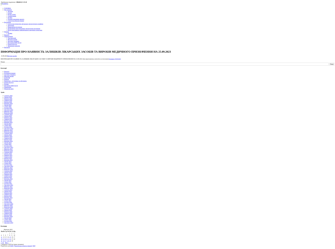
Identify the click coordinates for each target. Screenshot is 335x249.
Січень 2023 (7, 163)
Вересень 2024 (8, 132)
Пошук (3, 62)
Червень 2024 (8, 136)
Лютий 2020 (8, 218)
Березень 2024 (8, 141)
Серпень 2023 (8, 152)
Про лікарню (8, 10)
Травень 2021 (8, 194)
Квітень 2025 (8, 121)
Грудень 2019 (8, 221)
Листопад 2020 (8, 204)
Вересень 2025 (8, 113)
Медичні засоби (12, 39)
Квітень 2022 (8, 177)
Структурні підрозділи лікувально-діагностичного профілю (25, 24)
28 (8, 241)
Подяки (10, 17)
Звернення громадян (14, 46)
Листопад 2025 (8, 110)
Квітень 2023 (8, 158)
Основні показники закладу (16, 19)
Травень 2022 (8, 175)
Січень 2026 (7, 106)
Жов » (7, 243)
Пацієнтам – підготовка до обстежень (15, 81)
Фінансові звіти (9, 89)
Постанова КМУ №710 (14, 42)
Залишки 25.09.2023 (115, 59)
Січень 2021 (7, 201)
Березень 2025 (8, 122)
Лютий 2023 (8, 161)
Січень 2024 (7, 144)
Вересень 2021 (8, 188)
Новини (6, 31)
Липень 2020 (8, 210)
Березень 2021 (8, 197)
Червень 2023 (8, 155)
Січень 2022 (7, 182)
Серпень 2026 (8, 95)
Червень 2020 (8, 211)
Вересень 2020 (8, 207)
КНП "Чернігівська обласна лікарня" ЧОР (22, 246)
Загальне (10, 11)
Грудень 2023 (8, 146)
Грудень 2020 (8, 202)
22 (10, 239)
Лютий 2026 (8, 105)
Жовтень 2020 (8, 205)
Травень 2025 (8, 119)
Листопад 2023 (8, 147)
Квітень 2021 (8, 196)
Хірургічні (11, 25)
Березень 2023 (8, 160)
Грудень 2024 (8, 127)
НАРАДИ (7, 78)
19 (4, 239)
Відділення (7, 22)
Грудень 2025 (8, 108)
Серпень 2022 (8, 171)
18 (1, 239)
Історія (10, 13)
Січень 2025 (7, 125)
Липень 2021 (8, 191)
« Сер (2, 243)
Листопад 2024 (8, 128)
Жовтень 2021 (8, 186)
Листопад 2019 (8, 222)
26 (4, 241)
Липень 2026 (8, 97)
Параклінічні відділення (15, 27)
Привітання (7, 87)
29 (10, 241)
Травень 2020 (8, 213)
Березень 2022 (8, 179)
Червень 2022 (8, 174)
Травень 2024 (8, 138)
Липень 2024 (8, 135)
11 (1, 237)
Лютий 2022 (8, 180)
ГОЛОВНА (7, 8)
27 (6, 241)
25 (1, 241)
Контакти (7, 47)
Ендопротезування (9, 73)
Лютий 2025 (8, 124)
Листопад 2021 (8, 185)
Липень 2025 (8, 116)
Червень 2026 (8, 99)
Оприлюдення (8, 36)
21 (8, 239)
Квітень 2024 (8, 139)
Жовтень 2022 (8, 168)
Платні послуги (12, 44)
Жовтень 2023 (8, 149)
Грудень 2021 (8, 183)
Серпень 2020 (8, 208)
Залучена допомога (13, 41)
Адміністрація (12, 16)
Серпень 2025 (8, 114)
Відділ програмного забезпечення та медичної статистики (25, 30)
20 (6, 239)
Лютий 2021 (8, 199)
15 (10, 237)
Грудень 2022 (8, 164)
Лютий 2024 (8, 142)
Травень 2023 (8, 157)
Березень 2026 (8, 103)
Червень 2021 (8, 193)
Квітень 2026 (8, 102)
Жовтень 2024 (8, 130)
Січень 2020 (7, 219)
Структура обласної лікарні (16, 21)
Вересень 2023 (8, 150)
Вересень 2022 (8, 169)
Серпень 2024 (8, 133)
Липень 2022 (8, 172)
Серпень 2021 (8, 190)
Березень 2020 (8, 216)
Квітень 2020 (8, 215)
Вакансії (6, 35)
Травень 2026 (8, 100)
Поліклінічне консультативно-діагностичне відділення (24, 28)
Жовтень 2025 (8, 111)
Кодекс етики (12, 14)
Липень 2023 (8, 153)
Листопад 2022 (8, 166)
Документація (12, 38)
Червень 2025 (8, 117)
